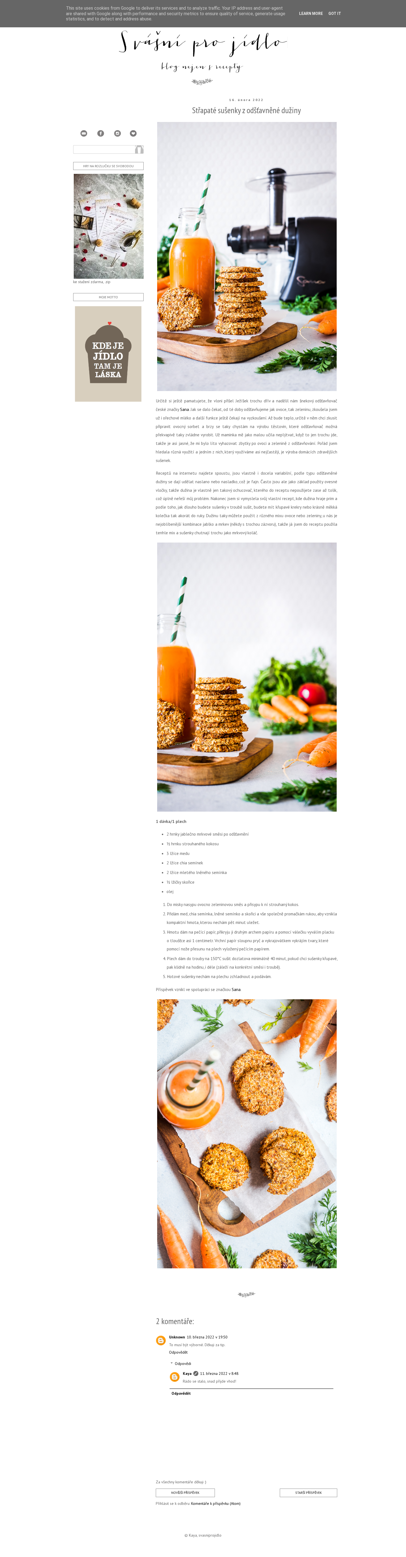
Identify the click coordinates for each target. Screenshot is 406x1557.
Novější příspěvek (185, 1492)
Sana (184, 409)
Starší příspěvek (308, 1492)
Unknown (177, 1337)
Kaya (187, 1373)
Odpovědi (183, 1363)
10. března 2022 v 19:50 (207, 1337)
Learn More (311, 13)
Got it (334, 13)
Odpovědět (178, 1352)
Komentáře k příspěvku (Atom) (216, 1503)
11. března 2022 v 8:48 (219, 1373)
